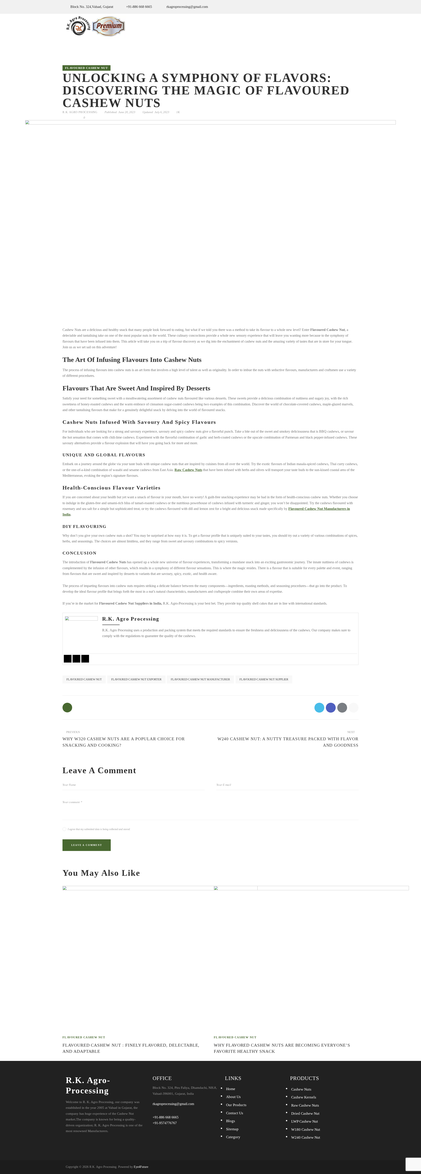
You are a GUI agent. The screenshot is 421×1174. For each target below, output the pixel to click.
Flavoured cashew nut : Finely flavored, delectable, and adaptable (130, 1048)
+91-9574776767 (165, 1123)
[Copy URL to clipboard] (75, 118)
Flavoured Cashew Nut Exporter (136, 679)
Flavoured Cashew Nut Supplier (263, 679)
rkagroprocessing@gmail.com (173, 1104)
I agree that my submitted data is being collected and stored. (99, 829)
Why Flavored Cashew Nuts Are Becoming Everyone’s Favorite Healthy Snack (282, 1048)
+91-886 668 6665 (165, 1117)
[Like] (67, 707)
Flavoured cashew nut (86, 68)
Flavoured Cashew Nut (84, 679)
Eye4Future (141, 1167)
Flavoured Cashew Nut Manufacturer (200, 679)
